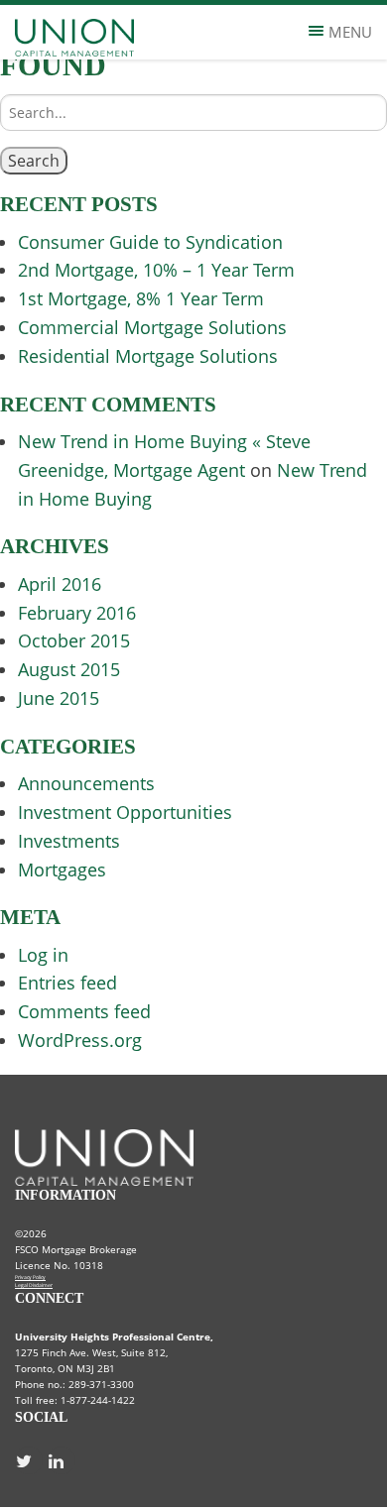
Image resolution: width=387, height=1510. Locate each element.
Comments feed (84, 1011)
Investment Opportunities (125, 812)
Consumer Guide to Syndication (150, 242)
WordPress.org (80, 1040)
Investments (69, 841)
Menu (350, 32)
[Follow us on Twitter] (29, 1460)
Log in (43, 955)
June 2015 (58, 698)
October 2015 (74, 640)
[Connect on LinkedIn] (61, 1460)
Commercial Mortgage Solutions (152, 327)
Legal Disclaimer (34, 1285)
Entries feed (67, 982)
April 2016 (59, 584)
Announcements (86, 783)
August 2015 (69, 669)
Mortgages (62, 869)
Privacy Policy (30, 1277)
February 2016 (77, 613)
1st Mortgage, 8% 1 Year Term (141, 298)
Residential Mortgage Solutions (148, 356)
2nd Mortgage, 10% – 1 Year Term (156, 270)
